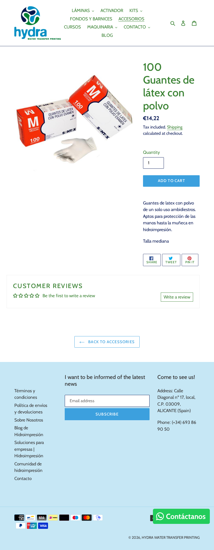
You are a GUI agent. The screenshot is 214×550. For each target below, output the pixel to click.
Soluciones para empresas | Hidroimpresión (29, 449)
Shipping (174, 127)
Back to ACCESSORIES (111, 342)
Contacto (23, 478)
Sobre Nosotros (28, 420)
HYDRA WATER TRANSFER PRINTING (171, 537)
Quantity (151, 152)
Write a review (177, 297)
